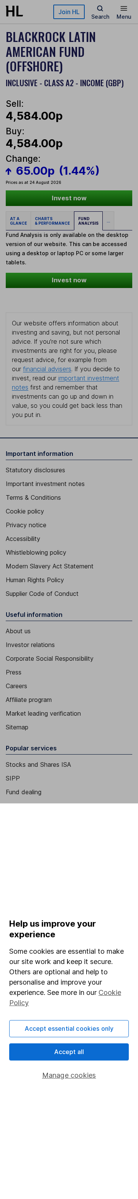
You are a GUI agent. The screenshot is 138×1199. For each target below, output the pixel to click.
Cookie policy (25, 511)
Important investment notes (45, 484)
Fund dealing (23, 792)
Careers (16, 686)
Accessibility (23, 538)
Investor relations (30, 645)
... (108, 221)
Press (13, 672)
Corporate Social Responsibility (50, 658)
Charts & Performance (52, 220)
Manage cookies (69, 1075)
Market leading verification (43, 713)
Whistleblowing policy (36, 552)
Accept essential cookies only (69, 1028)
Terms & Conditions (33, 497)
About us (18, 631)
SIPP (13, 778)
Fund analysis (88, 220)
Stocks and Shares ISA (38, 764)
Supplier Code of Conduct (42, 593)
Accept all (69, 1052)
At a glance (18, 220)
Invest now (69, 198)
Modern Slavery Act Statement (50, 566)
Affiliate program (29, 699)
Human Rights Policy (35, 580)
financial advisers (47, 369)
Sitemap (17, 727)
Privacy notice (26, 525)
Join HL (69, 12)
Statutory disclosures (35, 470)
